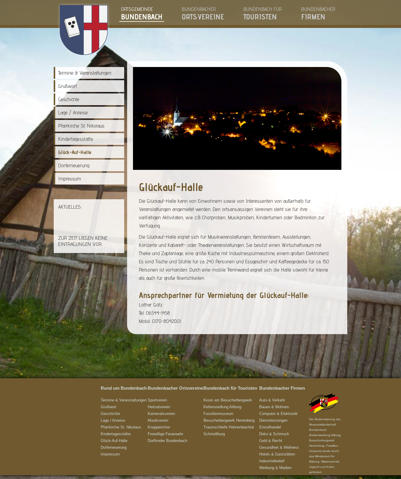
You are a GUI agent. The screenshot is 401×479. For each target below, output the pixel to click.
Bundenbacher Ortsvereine (175, 388)
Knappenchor (159, 427)
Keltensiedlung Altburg (222, 407)
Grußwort (67, 86)
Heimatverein (159, 407)
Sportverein (157, 400)
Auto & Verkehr (272, 400)
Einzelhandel (270, 427)
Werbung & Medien (275, 467)
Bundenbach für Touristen (230, 388)
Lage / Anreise (73, 112)
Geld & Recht (270, 440)
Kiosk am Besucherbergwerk (227, 400)
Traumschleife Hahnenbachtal (228, 427)
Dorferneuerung (73, 165)
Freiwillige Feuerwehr (165, 434)
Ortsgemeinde (141, 13)
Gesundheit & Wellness (279, 447)
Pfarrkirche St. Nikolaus (81, 126)
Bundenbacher (203, 13)
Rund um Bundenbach (124, 388)
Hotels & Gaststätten (277, 454)
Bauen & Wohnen (274, 407)
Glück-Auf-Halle (74, 152)
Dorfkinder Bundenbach (167, 440)
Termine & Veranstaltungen (84, 73)
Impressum (69, 178)
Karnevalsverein (161, 413)
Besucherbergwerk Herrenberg (229, 420)
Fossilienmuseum (218, 413)
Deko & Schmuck (274, 434)
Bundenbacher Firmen (282, 388)
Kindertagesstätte (75, 139)
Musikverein (158, 420)
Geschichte (68, 99)
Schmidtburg (214, 434)
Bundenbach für (262, 13)
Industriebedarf (271, 461)
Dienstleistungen (273, 420)
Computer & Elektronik (278, 413)
